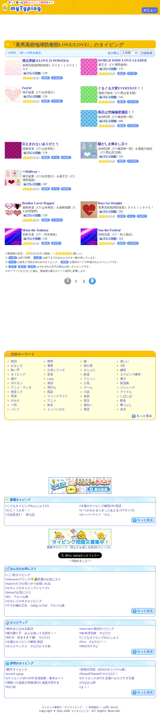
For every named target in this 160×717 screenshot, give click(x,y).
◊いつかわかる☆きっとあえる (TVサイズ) (106, 510)
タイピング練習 (130, 374)
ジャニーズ (127, 387)
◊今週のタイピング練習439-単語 (100, 506)
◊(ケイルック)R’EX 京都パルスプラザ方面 (106, 678)
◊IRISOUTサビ (88, 646)
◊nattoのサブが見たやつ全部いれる (28, 583)
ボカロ (15, 400)
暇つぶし (126, 405)
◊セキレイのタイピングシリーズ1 (27, 588)
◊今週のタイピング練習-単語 (24, 641)
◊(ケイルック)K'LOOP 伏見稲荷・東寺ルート (34, 678)
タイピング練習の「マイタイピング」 (63, 707)
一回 (14, 405)
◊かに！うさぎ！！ (17, 510)
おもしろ (16, 365)
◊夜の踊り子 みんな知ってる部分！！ (30, 633)
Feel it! (27, 88)
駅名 (123, 400)
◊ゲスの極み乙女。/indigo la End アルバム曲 (35, 605)
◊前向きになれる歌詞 (19, 628)
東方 (123, 378)
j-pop (50, 378)
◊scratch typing (14, 673)
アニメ (51, 400)
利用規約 (94, 707)
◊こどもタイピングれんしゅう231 (27, 506)
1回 (122, 365)
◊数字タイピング (16, 669)
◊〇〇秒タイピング (17, 575)
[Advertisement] (80, 27)
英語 (87, 409)
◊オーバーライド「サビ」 (96, 514)
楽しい (124, 361)
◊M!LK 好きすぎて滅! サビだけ (27, 637)
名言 (123, 409)
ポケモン (16, 383)
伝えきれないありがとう (40, 144)
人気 (87, 383)
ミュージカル (56, 409)
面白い (88, 405)
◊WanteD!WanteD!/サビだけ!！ (98, 673)
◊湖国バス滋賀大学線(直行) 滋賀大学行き (32, 682)
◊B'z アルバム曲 (16, 596)
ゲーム (88, 387)
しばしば (126, 396)
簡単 (50, 361)
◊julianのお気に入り (18, 592)
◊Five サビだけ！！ (92, 641)
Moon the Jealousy (35, 230)
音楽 (50, 374)
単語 (50, 383)
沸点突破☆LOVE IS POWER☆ (45, 60)
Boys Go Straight (110, 203)
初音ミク (16, 391)
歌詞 (14, 361)
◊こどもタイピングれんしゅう (99, 637)
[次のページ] (92, 281)
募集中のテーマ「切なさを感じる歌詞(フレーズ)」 (80, 547)
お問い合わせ (110, 707)
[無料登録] (80, 485)
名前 (87, 396)
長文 (87, 400)
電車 (50, 365)
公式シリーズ (56, 370)
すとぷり (89, 370)
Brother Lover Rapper (38, 203)
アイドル (126, 391)
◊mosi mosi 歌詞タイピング (96, 628)
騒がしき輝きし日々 (113, 144)
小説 (87, 391)
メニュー (149, 10)
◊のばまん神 (87, 682)
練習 (123, 370)
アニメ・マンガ (21, 387)
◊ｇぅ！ (84, 687)
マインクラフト (57, 396)
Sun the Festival (109, 230)
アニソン (89, 378)
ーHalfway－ (31, 171)
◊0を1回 (10, 687)
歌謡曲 (124, 383)
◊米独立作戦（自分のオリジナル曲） (103, 669)
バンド (15, 409)
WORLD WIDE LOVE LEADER (122, 60)
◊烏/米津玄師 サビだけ (95, 633)
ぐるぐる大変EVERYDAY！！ (121, 88)
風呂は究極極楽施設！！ (116, 112)
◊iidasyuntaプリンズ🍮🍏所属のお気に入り (33, 579)
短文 (50, 405)
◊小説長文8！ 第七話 (20, 514)
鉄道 (87, 374)
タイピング (18, 374)
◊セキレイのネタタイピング (23, 601)
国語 (50, 391)
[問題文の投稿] (80, 537)
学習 (14, 396)
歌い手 (15, 370)
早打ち (51, 387)
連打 (14, 378)
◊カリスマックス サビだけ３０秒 (28, 646)
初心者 (88, 365)
